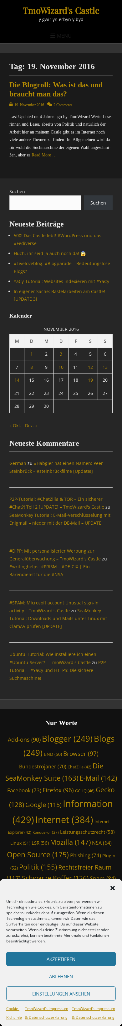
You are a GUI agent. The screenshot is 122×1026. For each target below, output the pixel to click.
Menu (64, 35)
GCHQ (84, 791)
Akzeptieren (61, 959)
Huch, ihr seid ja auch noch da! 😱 (50, 253)
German (17, 463)
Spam (103, 878)
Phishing (85, 855)
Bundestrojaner (42, 766)
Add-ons (24, 739)
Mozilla (70, 842)
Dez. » (31, 425)
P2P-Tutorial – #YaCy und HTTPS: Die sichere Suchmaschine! (58, 670)
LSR (40, 843)
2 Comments (62, 105)
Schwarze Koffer (55, 878)
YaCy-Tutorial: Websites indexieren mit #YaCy (61, 281)
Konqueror (46, 832)
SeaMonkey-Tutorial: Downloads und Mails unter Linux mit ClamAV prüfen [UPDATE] (58, 618)
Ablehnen (61, 976)
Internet (64, 819)
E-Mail (98, 778)
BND (53, 754)
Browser (81, 753)
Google (43, 804)
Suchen (17, 191)
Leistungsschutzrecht (87, 832)
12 (90, 367)
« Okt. (15, 425)
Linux (20, 843)
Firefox (58, 790)
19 (90, 380)
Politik (38, 866)
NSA (102, 842)
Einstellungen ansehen (61, 994)
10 (61, 367)
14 (16, 380)
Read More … (44, 155)
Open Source (38, 854)
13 (105, 367)
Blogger (67, 738)
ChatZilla (79, 767)
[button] (112, 888)
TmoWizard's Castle (61, 10)
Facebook (24, 790)
